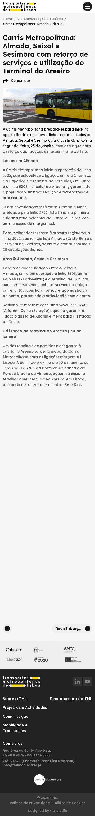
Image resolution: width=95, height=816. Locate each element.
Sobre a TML (15, 698)
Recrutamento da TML (71, 698)
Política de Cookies (69, 803)
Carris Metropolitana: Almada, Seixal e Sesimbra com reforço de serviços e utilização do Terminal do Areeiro (34, 24)
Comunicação (34, 19)
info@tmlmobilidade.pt (22, 765)
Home (8, 19)
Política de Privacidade (30, 803)
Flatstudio (58, 811)
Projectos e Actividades (25, 707)
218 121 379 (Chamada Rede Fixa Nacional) (38, 761)
